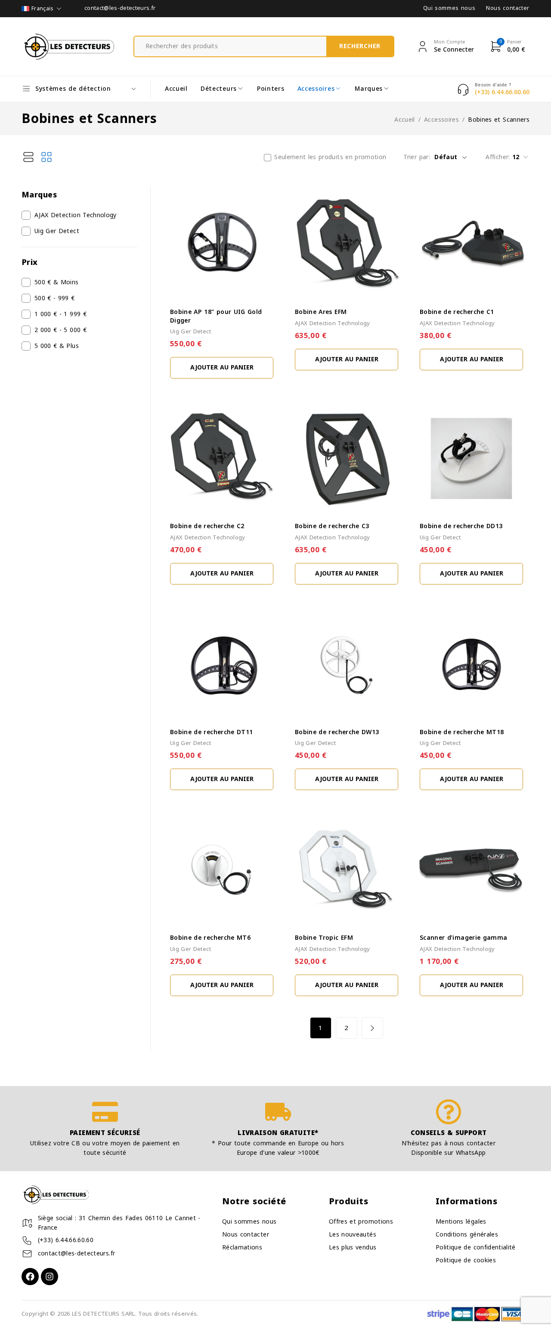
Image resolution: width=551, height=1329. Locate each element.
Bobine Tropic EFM (324, 938)
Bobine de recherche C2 (207, 526)
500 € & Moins (56, 282)
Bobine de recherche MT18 (462, 732)
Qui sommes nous (449, 8)
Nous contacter (507, 8)
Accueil (404, 120)
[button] (221, 367)
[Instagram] (49, 1276)
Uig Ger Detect (56, 231)
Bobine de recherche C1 (457, 312)
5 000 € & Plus (56, 346)
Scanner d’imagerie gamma (463, 938)
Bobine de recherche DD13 (461, 526)
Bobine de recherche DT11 (211, 732)
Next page (372, 1028)
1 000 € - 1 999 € (60, 314)
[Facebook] (30, 1276)
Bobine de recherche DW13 (337, 732)
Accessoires (441, 120)
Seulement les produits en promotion (330, 157)
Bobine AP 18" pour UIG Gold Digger (216, 316)
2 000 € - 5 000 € (60, 330)
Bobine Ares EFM (321, 312)
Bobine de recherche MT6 (210, 938)
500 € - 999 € (54, 298)
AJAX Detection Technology (75, 215)
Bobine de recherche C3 (332, 526)
